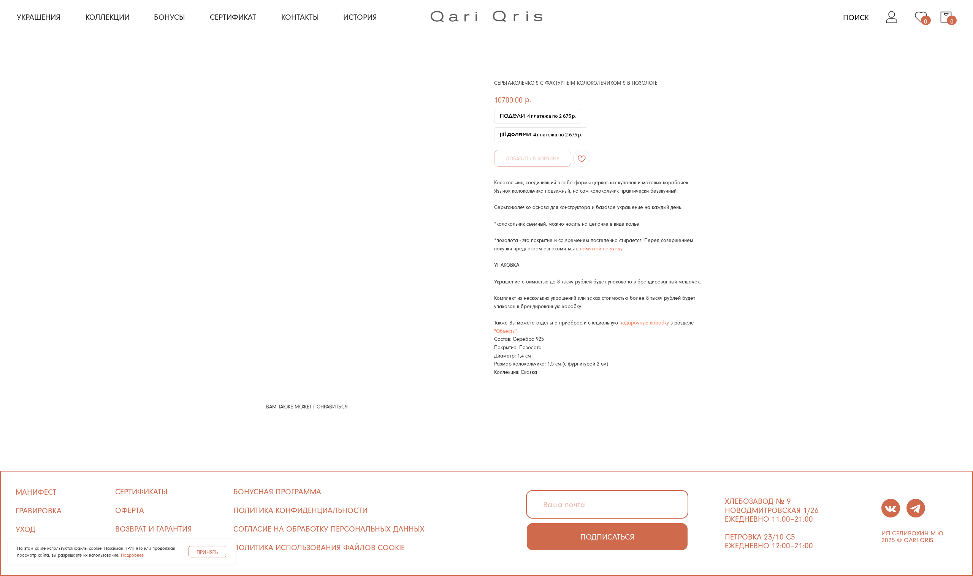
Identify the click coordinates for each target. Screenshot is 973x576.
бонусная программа (277, 491)
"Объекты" (505, 331)
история (360, 17)
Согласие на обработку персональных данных (329, 528)
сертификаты (141, 491)
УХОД (25, 529)
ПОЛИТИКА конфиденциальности (300, 510)
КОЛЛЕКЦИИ (108, 17)
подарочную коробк (643, 322)
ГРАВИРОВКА (39, 510)
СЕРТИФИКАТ (233, 17)
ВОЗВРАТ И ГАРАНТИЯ (153, 528)
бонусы (169, 17)
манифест (36, 492)
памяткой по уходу (601, 248)
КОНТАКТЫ (300, 17)
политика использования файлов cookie (319, 547)
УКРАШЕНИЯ (38, 17)
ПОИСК (856, 17)
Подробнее (132, 555)
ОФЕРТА (129, 510)
